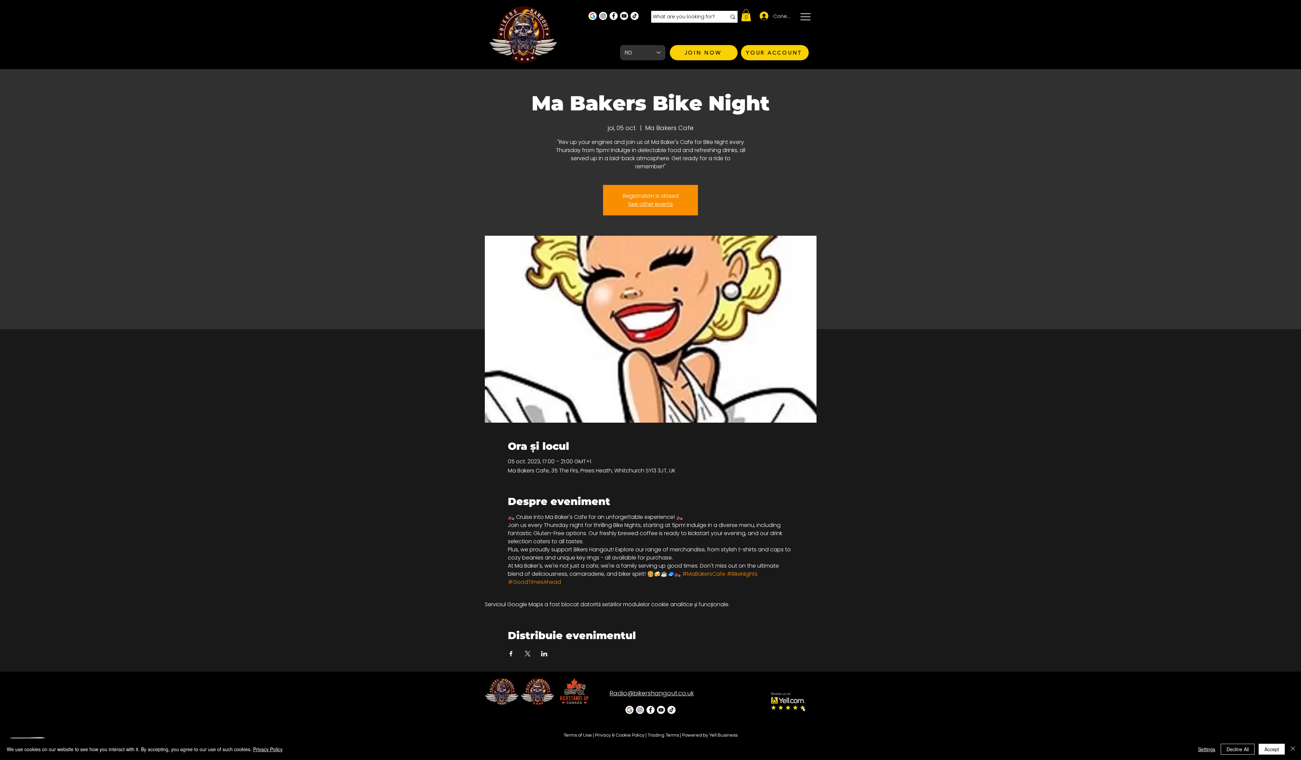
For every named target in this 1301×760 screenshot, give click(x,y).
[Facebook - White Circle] (614, 16)
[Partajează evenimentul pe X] (527, 653)
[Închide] (1293, 749)
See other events (650, 204)
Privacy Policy (268, 749)
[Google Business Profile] (592, 16)
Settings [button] (1206, 749)
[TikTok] (635, 16)
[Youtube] (624, 16)
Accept (1271, 749)
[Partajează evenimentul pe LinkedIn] (544, 653)
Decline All (1237, 749)
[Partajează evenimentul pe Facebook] (511, 653)
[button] (746, 15)
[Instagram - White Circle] (603, 16)
